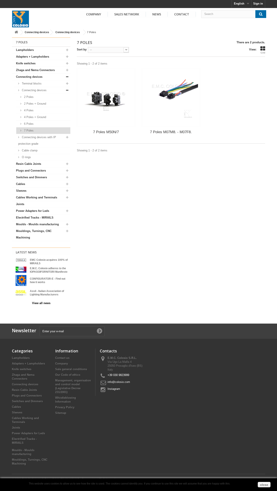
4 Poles (28, 110)
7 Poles (28, 130)
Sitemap (60, 413)
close (264, 484)
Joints (20, 204)
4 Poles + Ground (34, 117)
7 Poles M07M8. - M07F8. (171, 132)
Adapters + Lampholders (32, 56)
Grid (263, 52)
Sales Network (126, 14)
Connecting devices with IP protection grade (37, 140)
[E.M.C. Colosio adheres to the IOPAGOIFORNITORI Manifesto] (21, 269)
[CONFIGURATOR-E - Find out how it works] (21, 280)
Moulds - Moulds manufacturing (37, 224)
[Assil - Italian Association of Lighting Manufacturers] (21, 292)
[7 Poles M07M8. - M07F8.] (171, 97)
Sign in (258, 3)
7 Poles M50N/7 (106, 132)
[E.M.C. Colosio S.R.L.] (20, 19)
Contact (181, 14)
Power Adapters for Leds (32, 210)
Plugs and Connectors (31, 170)
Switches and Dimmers (31, 177)
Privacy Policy (64, 407)
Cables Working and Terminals (36, 197)
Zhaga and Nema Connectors (35, 70)
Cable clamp (29, 150)
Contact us (62, 358)
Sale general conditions (71, 369)
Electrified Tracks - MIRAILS (34, 217)
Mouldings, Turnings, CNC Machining (34, 234)
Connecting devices (37, 32)
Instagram (114, 389)
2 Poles (28, 97)
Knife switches (25, 63)
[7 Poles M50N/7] (106, 97)
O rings (26, 157)
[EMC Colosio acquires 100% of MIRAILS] (21, 260)
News (156, 14)
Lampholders (25, 50)
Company (93, 14)
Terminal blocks (31, 83)
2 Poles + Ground (34, 103)
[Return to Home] (16, 32)
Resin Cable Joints (28, 163)
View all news (41, 303)
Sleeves (21, 190)
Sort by (82, 49)
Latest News (26, 252)
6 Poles (28, 123)
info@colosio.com (119, 382)
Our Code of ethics (67, 374)
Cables (20, 184)
